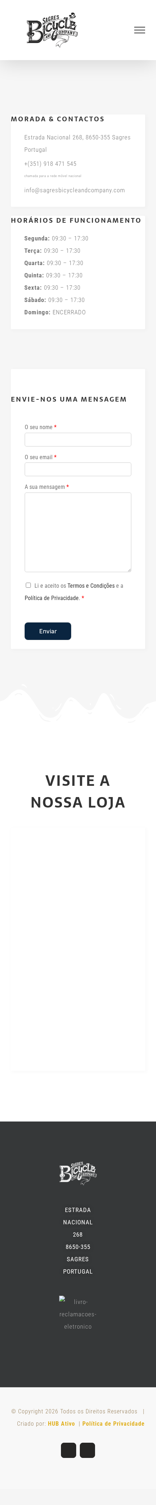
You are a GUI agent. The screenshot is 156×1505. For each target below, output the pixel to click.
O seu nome (41, 433)
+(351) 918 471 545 (50, 169)
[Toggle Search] (115, 33)
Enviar (48, 638)
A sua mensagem (47, 493)
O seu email (41, 463)
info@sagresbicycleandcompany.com (74, 196)
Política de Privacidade (52, 604)
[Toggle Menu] (139, 33)
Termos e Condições (91, 592)
